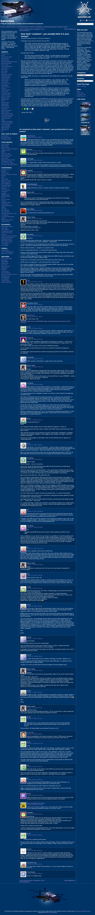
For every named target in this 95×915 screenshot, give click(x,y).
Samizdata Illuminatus (7, 115)
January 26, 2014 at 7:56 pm (34, 328)
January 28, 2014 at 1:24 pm (34, 835)
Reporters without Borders (8, 160)
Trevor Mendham (5, 126)
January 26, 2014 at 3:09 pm (34, 137)
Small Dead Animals (6, 205)
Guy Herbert (4, 85)
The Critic (4, 208)
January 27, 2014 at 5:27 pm (34, 707)
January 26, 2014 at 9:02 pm (34, 339)
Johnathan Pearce (6, 93)
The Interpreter (5, 277)
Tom (28, 280)
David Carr (4, 72)
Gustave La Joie (5, 83)
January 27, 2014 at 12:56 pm (35, 564)
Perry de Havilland (6, 110)
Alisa (28, 443)
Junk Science (5, 271)
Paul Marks (4, 109)
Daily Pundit (4, 179)
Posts (83, 20)
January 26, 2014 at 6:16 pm (34, 235)
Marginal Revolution (6, 239)
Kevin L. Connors (6, 96)
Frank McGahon (5, 77)
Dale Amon (4, 69)
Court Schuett (5, 68)
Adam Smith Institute (7, 226)
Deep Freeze (4, 263)
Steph (3, 119)
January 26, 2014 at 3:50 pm (34, 151)
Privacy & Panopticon (44, 38)
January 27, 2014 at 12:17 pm (35, 548)
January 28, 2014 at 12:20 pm (35, 795)
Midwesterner (5, 99)
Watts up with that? (6, 282)
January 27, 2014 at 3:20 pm (34, 692)
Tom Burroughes (5, 124)
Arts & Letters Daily (6, 258)
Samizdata (7, 21)
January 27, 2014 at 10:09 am (35, 511)
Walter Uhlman (5, 127)
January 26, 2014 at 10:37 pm (35, 366)
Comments (91, 20)
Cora (2, 177)
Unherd (3, 218)
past (39, 807)
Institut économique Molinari (9, 236)
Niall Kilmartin (5, 105)
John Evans (4, 91)
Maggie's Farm (5, 194)
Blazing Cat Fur (5, 169)
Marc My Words (5, 196)
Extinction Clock (5, 266)
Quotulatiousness (6, 202)
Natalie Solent (5, 102)
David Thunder (5, 147)
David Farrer (31, 315)
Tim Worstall (4, 215)
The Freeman (5, 243)
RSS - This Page (81, 86)
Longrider (3, 193)
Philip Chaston (5, 112)
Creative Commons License (83, 911)
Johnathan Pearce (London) (29, 38)
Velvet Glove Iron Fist (7, 219)
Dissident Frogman (6, 185)
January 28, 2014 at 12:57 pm (35, 804)
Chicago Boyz (5, 173)
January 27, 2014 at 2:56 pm (34, 638)
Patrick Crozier (5, 107)
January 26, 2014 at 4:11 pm (34, 193)
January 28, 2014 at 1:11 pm (34, 814)
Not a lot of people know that (9, 274)
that (57, 728)
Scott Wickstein (5, 118)
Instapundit (4, 191)
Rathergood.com (5, 276)
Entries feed (80, 93)
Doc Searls (4, 265)
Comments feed (81, 94)
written (33, 807)
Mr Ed (3, 101)
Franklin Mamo (5, 79)
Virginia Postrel (5, 221)
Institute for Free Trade (7, 237)
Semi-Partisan (5, 204)
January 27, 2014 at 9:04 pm (34, 734)
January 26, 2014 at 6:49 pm (34, 304)
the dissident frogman (7, 123)
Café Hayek (4, 228)
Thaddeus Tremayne (6, 121)
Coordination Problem (7, 231)
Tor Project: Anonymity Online (9, 164)
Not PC (3, 198)
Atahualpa (54, 912)
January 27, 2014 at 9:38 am (34, 459)
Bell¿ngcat (4, 260)
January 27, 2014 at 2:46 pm (34, 606)
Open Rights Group (6, 155)
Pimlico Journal (5, 156)
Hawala (46, 807)
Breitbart (3, 171)
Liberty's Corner (5, 150)
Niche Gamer (4, 136)
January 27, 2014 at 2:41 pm (34, 588)
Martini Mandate (5, 272)
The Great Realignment (7, 252)
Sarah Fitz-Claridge (6, 116)
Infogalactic (4, 268)
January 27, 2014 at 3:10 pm (34, 670)
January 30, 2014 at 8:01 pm (34, 873)
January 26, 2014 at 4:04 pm (34, 185)
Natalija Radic (5, 104)
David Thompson (5, 182)
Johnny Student (5, 94)
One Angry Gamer (6, 137)
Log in (78, 91)
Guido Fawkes (5, 250)
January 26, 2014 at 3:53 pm (34, 172)
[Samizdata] (47, 9)
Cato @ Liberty (5, 144)
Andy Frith (30, 732)
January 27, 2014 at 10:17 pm (35, 743)
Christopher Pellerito (6, 66)
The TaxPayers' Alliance (7, 163)
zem (2, 130)
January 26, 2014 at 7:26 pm (34, 316)
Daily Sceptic (5, 145)
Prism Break (4, 158)
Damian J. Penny (6, 180)
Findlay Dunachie (6, 76)
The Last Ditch (5, 212)
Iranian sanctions (45, 100)
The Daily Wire (5, 210)
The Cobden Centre (6, 242)
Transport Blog (5, 280)
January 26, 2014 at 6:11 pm (34, 218)
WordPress (47, 912)
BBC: (48, 41)
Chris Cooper (4, 65)
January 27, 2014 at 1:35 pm (34, 575)
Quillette (3, 201)
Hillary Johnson (5, 87)
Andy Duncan (5, 58)
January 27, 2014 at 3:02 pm (34, 656)
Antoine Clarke (5, 60)
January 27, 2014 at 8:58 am (34, 445)
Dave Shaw (4, 71)
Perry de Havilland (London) (36, 803)
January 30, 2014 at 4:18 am (34, 864)
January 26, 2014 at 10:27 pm (35, 358)
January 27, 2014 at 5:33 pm (34, 718)
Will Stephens (5, 129)
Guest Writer (4, 82)
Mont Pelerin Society (7, 240)
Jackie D (3, 88)
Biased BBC (4, 261)
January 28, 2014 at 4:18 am (34, 766)
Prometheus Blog (6, 139)
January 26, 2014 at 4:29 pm (34, 210)
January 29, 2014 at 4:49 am (34, 850)
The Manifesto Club (6, 161)
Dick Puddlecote (5, 183)
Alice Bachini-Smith (6, 57)
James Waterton (5, 90)
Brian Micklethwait (6, 63)
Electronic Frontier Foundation (9, 149)
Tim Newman (31, 136)
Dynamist (3, 188)
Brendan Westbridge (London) (9, 61)
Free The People (5, 190)
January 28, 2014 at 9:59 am (34, 779)
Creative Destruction (6, 232)
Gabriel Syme (5, 80)
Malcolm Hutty (5, 98)
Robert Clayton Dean (7, 113)
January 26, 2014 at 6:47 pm (34, 281)
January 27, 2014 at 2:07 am (34, 419)
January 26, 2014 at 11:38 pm (35, 384)
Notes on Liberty (5, 153)
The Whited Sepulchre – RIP (9, 213)
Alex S (3, 55)
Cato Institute (5, 229)
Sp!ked (3, 207)
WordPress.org (81, 96)
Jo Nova (3, 269)
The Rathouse (5, 279)
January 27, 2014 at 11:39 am (35, 527)
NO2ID (3, 152)
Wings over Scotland (7, 253)
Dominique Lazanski (6, 74)
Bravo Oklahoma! (69, 29)
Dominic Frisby (5, 187)
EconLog (3, 234)
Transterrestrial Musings (7, 216)
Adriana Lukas (5, 54)
